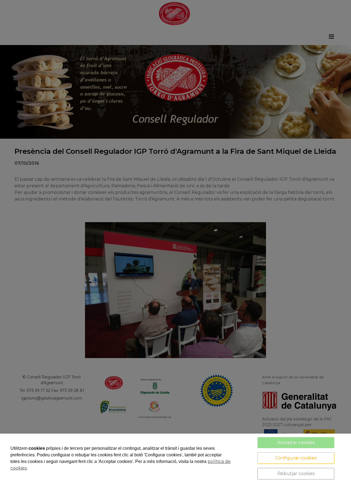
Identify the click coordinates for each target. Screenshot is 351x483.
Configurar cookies (295, 457)
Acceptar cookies (296, 442)
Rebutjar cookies (296, 473)
